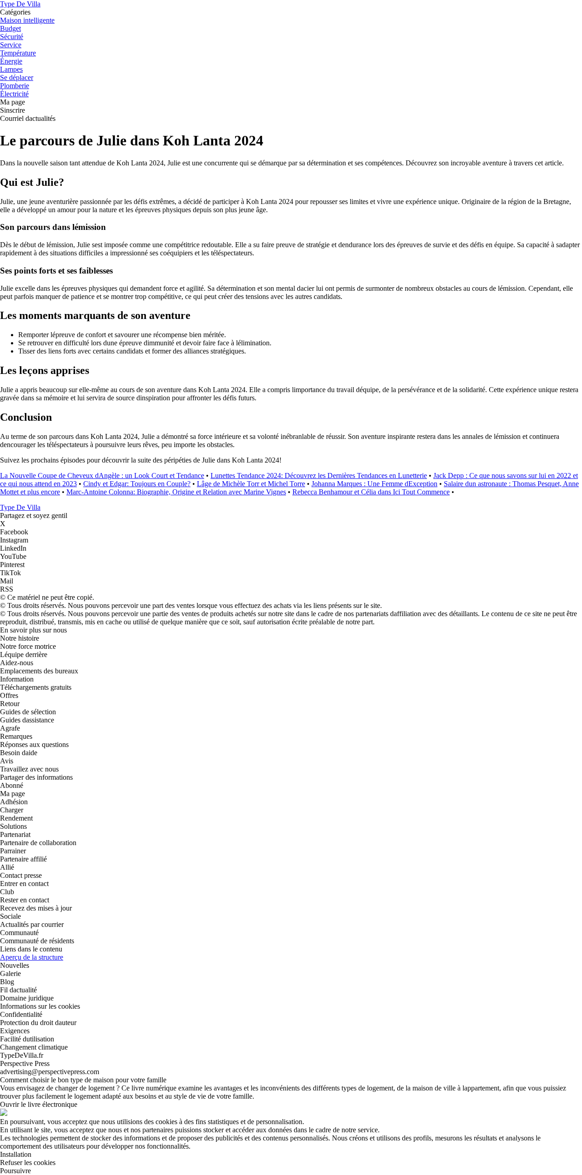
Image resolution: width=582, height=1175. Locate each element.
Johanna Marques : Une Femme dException (374, 484)
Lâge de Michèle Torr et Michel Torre (251, 484)
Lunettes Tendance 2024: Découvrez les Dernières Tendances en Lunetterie (319, 475)
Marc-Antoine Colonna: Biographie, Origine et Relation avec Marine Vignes (176, 492)
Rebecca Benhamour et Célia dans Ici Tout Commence (371, 492)
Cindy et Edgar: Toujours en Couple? (137, 484)
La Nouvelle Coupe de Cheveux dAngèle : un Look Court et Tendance (102, 475)
